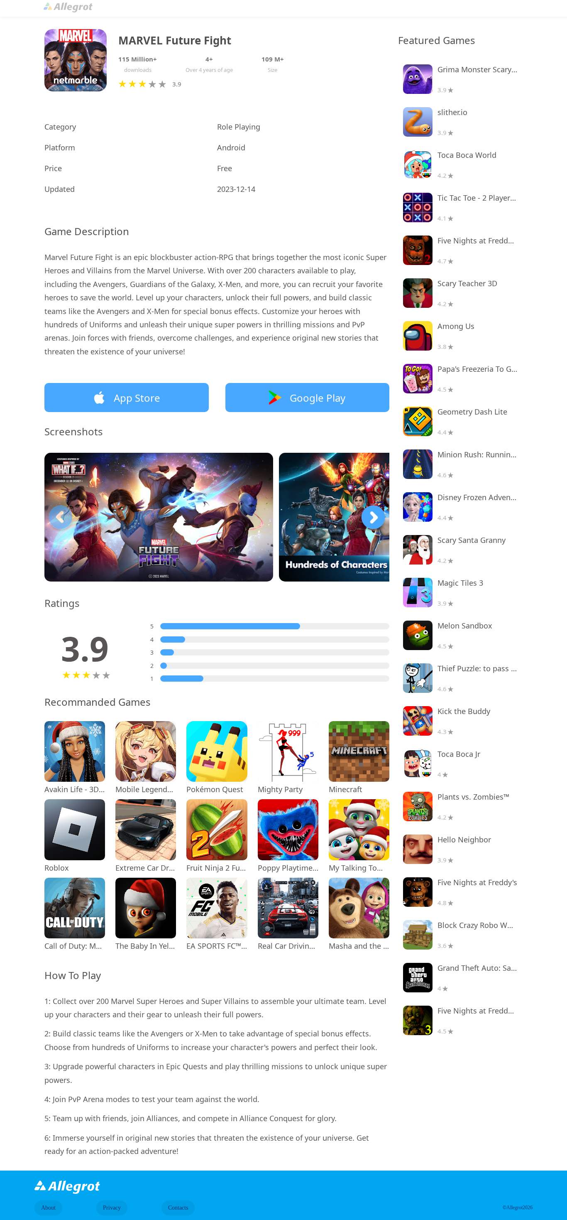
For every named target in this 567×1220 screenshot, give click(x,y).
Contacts (178, 1208)
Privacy (112, 1208)
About (48, 1208)
